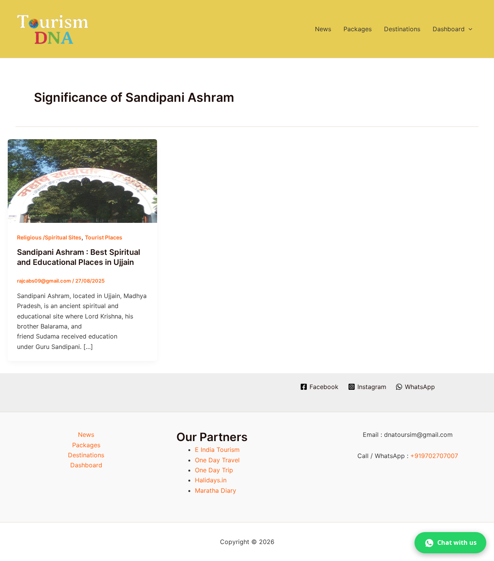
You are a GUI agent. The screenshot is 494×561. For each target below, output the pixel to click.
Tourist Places (103, 237)
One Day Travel (217, 460)
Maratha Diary (215, 490)
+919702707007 (434, 456)
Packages (357, 29)
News (323, 29)
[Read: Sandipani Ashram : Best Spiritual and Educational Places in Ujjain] (82, 180)
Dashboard (449, 29)
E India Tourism (217, 449)
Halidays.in (211, 480)
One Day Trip (214, 470)
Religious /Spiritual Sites (49, 237)
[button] (468, 29)
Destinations (402, 29)
